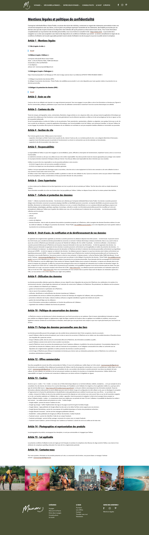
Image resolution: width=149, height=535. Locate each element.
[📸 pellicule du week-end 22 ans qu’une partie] (62, 478)
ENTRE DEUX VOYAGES (71, 5)
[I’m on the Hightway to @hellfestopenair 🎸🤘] (86, 478)
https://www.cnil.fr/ (96, 32)
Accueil (32, 50)
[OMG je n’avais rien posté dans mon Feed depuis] (136, 478)
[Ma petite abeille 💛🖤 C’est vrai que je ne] (12, 478)
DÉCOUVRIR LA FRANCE (52, 5)
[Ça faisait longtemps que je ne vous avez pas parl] (37, 478)
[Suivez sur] (118, 4)
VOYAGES (37, 5)
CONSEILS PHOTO (88, 5)
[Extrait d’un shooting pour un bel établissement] (111, 478)
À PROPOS (106, 5)
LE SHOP (98, 5)
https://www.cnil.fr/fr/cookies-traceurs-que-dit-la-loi (60, 388)
